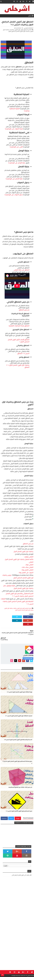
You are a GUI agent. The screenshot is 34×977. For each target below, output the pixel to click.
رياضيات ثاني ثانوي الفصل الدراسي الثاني (21, 875)
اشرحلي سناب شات (27, 567)
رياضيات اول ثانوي (8, 608)
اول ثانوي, (17, 30)
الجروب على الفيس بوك (26, 572)
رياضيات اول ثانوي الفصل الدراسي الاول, (19, 31)
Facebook (4, 818)
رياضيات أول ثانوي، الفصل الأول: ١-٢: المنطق (17, 366)
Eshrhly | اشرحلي (30, 976)
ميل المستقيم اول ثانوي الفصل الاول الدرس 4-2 (19, 811)
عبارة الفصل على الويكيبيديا (14, 178)
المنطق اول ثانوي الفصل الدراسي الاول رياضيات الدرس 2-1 (17, 23)
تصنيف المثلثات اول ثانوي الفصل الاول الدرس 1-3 (18, 716)
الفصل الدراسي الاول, (26, 30)
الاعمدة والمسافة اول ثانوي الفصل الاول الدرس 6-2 (18, 740)
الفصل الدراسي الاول (27, 608)
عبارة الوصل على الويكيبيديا (16, 162)
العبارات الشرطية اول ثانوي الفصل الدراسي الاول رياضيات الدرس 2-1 (17, 601)
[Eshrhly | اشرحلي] (17, 9)
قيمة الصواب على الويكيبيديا (14, 128)
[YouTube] (17, 855)
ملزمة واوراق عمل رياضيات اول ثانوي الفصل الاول (18, 587)
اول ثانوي (19, 608)
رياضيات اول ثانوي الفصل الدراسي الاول (24, 610)
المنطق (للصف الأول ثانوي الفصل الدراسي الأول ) (18, 340)
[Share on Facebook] (28, 617)
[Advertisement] (17, 215)
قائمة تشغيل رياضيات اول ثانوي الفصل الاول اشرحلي (19, 560)
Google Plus (27, 658)
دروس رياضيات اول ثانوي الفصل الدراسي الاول (17, 576)
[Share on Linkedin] (17, 620)
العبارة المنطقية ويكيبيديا (19, 109)
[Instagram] (26, 855)
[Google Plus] (17, 851)
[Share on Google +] (28, 620)
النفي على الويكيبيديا (16, 146)
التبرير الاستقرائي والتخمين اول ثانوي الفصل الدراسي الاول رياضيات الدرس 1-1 (19, 595)
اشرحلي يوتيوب (28, 556)
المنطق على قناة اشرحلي (21, 269)
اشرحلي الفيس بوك (27, 569)
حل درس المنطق (24, 309)
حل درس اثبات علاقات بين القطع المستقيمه (20, 787)
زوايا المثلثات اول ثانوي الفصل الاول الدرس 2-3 (19, 692)
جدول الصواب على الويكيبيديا (14, 194)
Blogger (18, 818)
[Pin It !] (28, 624)
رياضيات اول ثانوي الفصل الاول (23, 551)
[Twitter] (7, 851)
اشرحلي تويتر (29, 564)
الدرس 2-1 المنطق (23, 353)
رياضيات (15, 608)
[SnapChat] (7, 855)
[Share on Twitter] (17, 617)
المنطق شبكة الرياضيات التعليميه (19, 325)
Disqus (11, 818)
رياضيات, (12, 30)
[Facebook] (26, 851)
